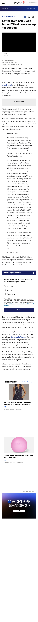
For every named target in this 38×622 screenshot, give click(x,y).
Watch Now (32, 2)
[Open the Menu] (3, 2)
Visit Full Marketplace (28, 381)
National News (9, 16)
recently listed (7, 85)
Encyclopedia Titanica (18, 337)
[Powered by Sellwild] (31, 491)
